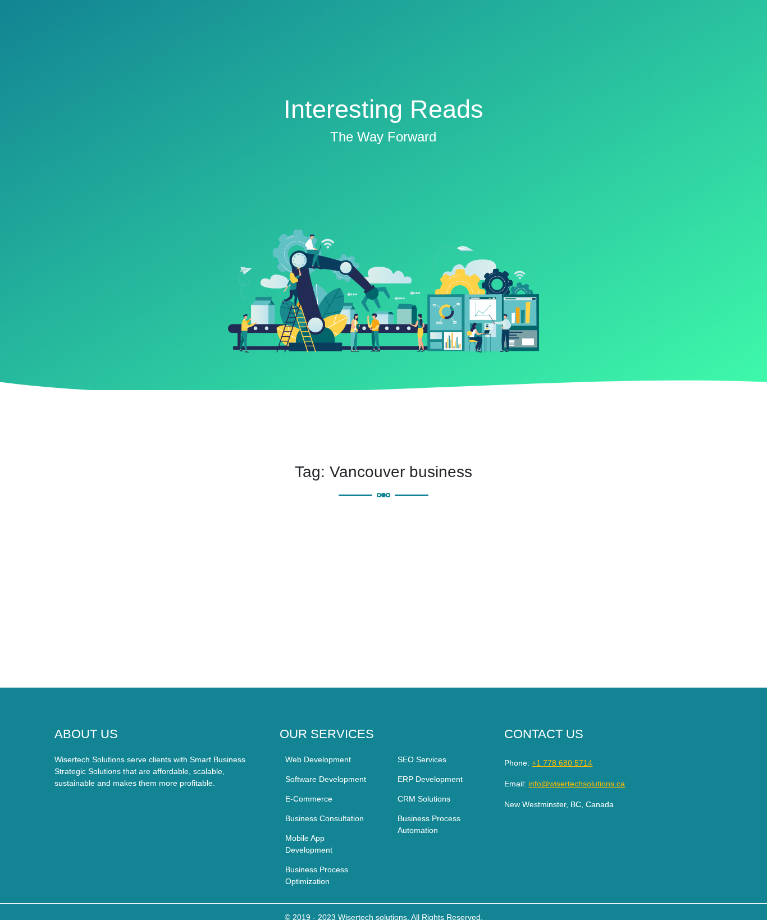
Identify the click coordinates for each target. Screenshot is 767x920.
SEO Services (422, 759)
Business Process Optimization (316, 875)
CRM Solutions (424, 798)
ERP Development (430, 779)
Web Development (318, 759)
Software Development (325, 779)
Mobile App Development (308, 844)
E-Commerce (308, 798)
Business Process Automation (429, 824)
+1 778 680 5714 (562, 762)
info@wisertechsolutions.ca (576, 783)
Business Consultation (324, 818)
